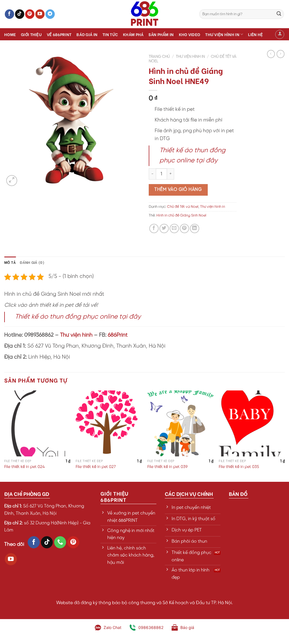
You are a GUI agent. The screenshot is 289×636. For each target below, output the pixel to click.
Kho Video (189, 34)
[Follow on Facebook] (9, 14)
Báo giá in (86, 34)
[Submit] (279, 14)
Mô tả (10, 262)
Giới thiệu (31, 34)
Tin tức (110, 34)
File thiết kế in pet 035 (239, 467)
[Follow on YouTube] (40, 14)
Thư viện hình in (222, 34)
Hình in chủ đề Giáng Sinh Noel (181, 215)
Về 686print (59, 34)
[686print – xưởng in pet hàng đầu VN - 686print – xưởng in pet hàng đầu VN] (144, 14)
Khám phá (133, 34)
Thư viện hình (76, 335)
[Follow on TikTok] (19, 14)
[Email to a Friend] (174, 228)
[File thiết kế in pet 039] (180, 423)
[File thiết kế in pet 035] (252, 423)
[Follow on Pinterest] (29, 14)
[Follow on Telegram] (50, 14)
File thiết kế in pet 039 (167, 467)
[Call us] (60, 542)
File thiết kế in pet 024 (24, 467)
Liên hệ (255, 34)
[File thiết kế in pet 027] (109, 423)
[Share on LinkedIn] (194, 228)
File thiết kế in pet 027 (96, 467)
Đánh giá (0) (32, 262)
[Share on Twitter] (164, 228)
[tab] (10, 262)
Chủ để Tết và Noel (182, 207)
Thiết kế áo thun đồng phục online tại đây (78, 316)
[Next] (284, 435)
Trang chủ (159, 57)
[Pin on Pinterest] (184, 228)
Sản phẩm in (161, 34)
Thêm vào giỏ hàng (178, 189)
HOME (10, 34)
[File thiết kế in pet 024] (37, 423)
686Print (118, 335)
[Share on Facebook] (154, 228)
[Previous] (4, 435)
